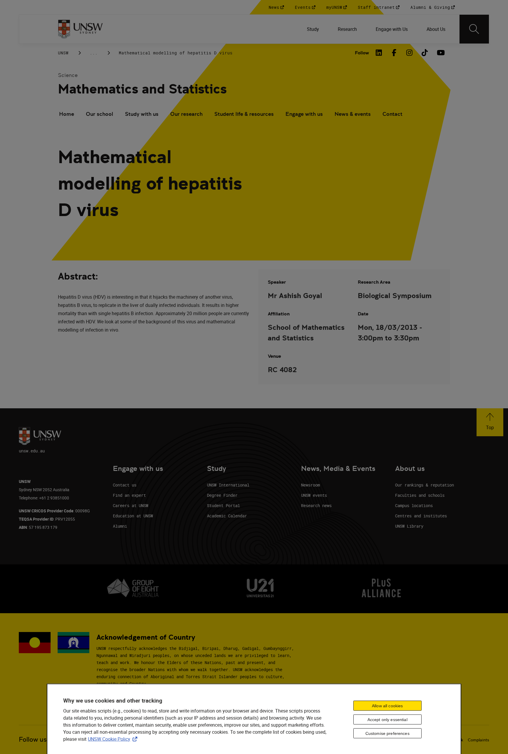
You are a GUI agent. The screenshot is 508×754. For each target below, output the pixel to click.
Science (68, 75)
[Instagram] (409, 52)
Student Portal (223, 505)
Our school (99, 114)
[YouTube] (440, 52)
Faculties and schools (419, 495)
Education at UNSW (133, 516)
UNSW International (228, 485)
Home (66, 114)
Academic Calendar (227, 516)
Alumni (120, 526)
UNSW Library (409, 526)
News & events (353, 114)
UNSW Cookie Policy (114, 739)
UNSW (63, 53)
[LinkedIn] (379, 52)
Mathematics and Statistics (142, 89)
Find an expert (129, 495)
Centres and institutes (421, 516)
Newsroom (310, 485)
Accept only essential (387, 719)
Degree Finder (222, 495)
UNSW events (314, 495)
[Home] (80, 29)
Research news (316, 505)
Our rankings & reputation (424, 485)
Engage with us (304, 114)
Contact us (124, 485)
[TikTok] (424, 52)
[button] (490, 422)
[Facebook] (394, 52)
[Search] (474, 29)
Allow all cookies (387, 705)
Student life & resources (244, 114)
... (94, 53)
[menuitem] (313, 29)
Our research (186, 114)
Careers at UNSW (130, 505)
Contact (392, 114)
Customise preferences (387, 733)
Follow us (33, 739)
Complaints (478, 740)
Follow (362, 53)
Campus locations (414, 505)
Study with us (141, 114)
